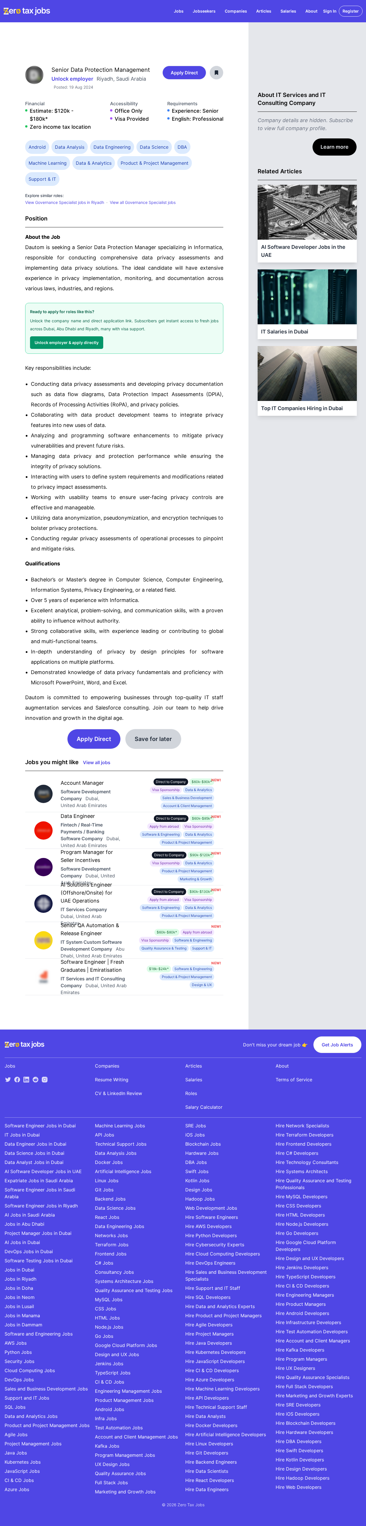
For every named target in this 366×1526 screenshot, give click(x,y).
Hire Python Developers (211, 1235)
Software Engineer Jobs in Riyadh (41, 1206)
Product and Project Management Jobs (47, 1425)
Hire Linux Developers (209, 1443)
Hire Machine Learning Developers (222, 1389)
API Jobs (104, 1135)
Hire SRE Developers (298, 1405)
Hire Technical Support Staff (216, 1407)
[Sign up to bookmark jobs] (216, 73)
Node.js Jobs (109, 1327)
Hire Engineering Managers (305, 1295)
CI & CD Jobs (19, 1480)
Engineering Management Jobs (128, 1391)
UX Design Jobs (112, 1464)
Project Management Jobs (33, 1443)
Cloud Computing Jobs (30, 1370)
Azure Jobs (17, 1489)
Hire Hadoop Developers (302, 1478)
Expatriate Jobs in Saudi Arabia (39, 1180)
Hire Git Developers (206, 1453)
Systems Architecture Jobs (124, 1281)
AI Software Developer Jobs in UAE (43, 1171)
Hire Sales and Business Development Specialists (226, 1275)
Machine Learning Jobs (120, 1125)
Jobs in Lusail (19, 1306)
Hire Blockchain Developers (305, 1423)
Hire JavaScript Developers (215, 1361)
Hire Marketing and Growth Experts (314, 1395)
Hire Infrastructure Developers (308, 1322)
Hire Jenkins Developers (302, 1267)
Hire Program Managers (301, 1359)
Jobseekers (204, 11)
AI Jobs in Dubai (22, 1242)
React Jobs (107, 1217)
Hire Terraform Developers (304, 1135)
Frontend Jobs (110, 1254)
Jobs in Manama (22, 1315)
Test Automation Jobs (119, 1427)
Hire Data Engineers (206, 1489)
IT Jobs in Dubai (22, 1135)
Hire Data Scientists (206, 1471)
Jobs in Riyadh (20, 1279)
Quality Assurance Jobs (120, 1473)
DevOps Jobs (19, 1379)
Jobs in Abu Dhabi (24, 1224)
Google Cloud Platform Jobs (126, 1345)
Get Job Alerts (337, 1045)
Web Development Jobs (211, 1208)
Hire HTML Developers (300, 1215)
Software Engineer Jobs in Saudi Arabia (40, 1193)
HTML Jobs (107, 1318)
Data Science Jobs (115, 1208)
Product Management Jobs (124, 1400)
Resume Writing (111, 1079)
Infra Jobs (106, 1418)
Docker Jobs (109, 1162)
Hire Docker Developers (211, 1425)
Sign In (330, 11)
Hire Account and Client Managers (313, 1341)
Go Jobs (104, 1336)
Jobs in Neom (20, 1297)
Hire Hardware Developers (304, 1432)
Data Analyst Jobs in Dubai (34, 1162)
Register (351, 11)
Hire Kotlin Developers (300, 1460)
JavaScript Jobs (22, 1471)
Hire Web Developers (298, 1487)
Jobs (179, 11)
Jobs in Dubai (19, 1270)
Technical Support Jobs (120, 1144)
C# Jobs (104, 1263)
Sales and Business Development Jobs (46, 1389)
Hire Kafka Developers (300, 1350)
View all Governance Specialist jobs (143, 202)
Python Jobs (18, 1352)
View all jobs (96, 762)
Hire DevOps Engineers (210, 1263)
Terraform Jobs (111, 1244)
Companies (236, 11)
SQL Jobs (15, 1407)
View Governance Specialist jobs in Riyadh (64, 202)
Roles (191, 1093)
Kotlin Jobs (197, 1180)
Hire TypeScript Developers (305, 1276)
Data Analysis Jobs (115, 1153)
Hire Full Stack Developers (304, 1386)
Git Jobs (104, 1190)
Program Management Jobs (125, 1455)
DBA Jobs (196, 1162)
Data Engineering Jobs (119, 1226)
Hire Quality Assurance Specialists (312, 1377)
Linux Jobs (106, 1180)
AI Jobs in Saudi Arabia (30, 1215)
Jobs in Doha (19, 1288)
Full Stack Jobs (111, 1482)
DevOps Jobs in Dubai (29, 1251)
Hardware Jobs (201, 1153)
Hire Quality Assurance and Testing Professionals (313, 1184)
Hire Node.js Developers (302, 1224)
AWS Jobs (16, 1343)
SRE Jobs (195, 1125)
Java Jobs (16, 1453)
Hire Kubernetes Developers (215, 1352)
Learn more (335, 147)
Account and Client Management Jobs (136, 1437)
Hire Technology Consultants (307, 1162)
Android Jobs (109, 1409)
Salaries (288, 11)
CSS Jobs (105, 1309)
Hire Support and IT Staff (212, 1288)
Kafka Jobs (107, 1446)
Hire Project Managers (209, 1334)
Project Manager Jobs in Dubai (38, 1233)
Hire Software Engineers (211, 1217)
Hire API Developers (207, 1398)
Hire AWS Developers (208, 1226)
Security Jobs (19, 1361)
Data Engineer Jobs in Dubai (35, 1144)
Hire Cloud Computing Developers (222, 1254)
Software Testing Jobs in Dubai (39, 1260)
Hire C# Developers (297, 1153)
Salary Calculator (203, 1107)
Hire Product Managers (301, 1304)
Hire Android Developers (302, 1313)
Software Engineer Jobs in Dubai (40, 1125)
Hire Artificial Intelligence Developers (225, 1434)
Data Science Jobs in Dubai (34, 1153)
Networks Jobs (111, 1235)
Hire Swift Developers (299, 1450)
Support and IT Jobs (27, 1398)
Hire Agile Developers (208, 1325)
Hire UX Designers (295, 1368)
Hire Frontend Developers (303, 1144)
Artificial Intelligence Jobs (123, 1171)
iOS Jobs (195, 1135)
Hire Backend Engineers (211, 1462)
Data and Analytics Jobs (31, 1416)
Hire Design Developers (301, 1469)
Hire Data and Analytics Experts (220, 1306)
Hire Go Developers (297, 1233)
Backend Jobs (110, 1199)
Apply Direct (184, 72)
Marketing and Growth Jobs (125, 1492)
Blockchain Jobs (203, 1144)
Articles (263, 11)
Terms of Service (294, 1079)
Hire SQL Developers (207, 1297)
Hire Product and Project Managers (223, 1315)
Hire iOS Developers (297, 1414)
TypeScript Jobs (112, 1373)
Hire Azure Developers (209, 1379)
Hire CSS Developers (298, 1206)
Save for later (153, 739)
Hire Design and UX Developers (310, 1258)
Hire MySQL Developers (301, 1196)
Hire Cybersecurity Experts (214, 1244)
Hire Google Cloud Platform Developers (306, 1245)
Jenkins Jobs (109, 1363)
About (311, 11)
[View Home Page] (26, 11)
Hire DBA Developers (298, 1441)
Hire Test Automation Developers (312, 1331)
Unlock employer (72, 79)
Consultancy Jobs (114, 1272)
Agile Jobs (16, 1434)
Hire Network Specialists (302, 1125)
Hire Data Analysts (205, 1416)
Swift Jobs (196, 1171)
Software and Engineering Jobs (39, 1334)
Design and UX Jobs (117, 1354)
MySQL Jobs (108, 1299)
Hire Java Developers (208, 1343)
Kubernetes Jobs (23, 1462)
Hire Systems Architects (302, 1171)
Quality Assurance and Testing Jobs (133, 1290)
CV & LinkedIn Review (118, 1093)
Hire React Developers (209, 1480)
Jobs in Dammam (23, 1325)
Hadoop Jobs (200, 1199)
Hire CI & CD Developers (212, 1370)
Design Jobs (198, 1190)
